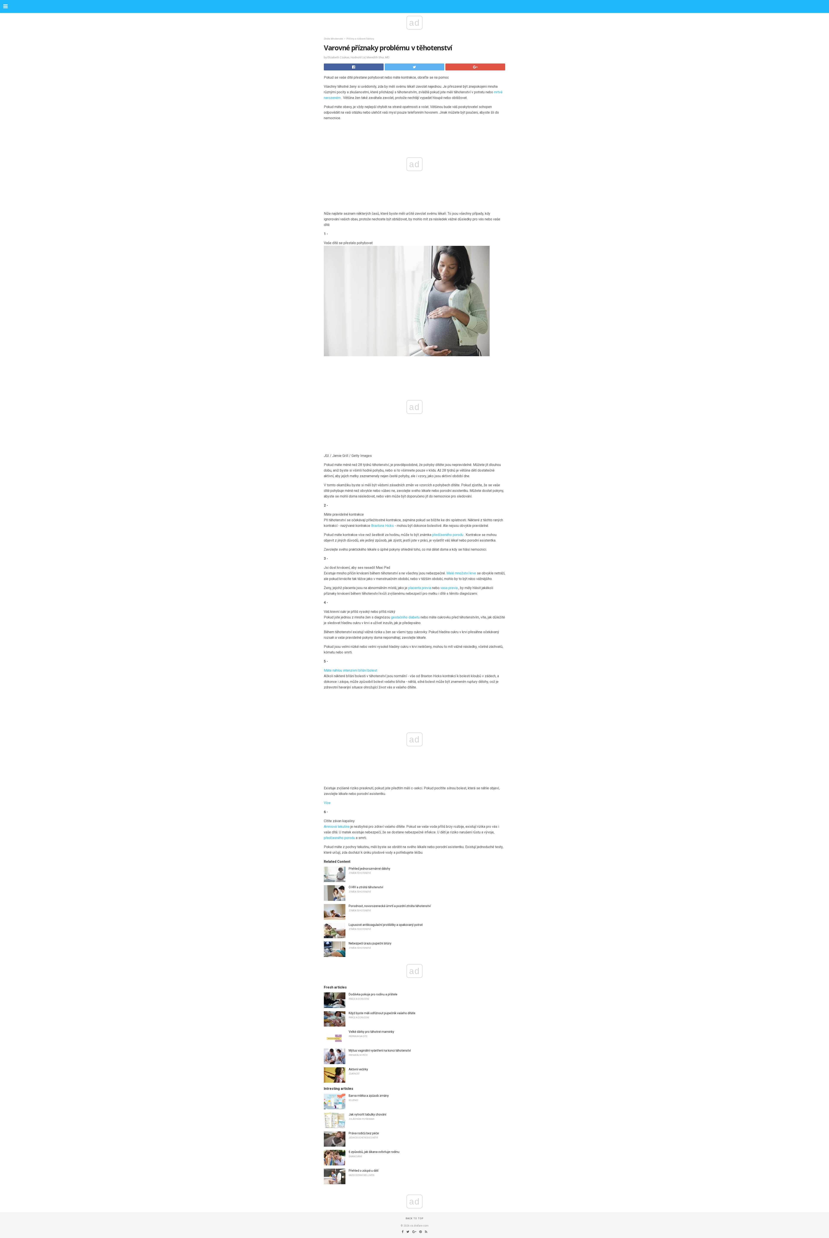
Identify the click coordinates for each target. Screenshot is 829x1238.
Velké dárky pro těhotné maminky (371, 1031)
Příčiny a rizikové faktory (360, 38)
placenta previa (419, 588)
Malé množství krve (461, 573)
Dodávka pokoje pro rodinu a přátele (373, 994)
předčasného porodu (447, 535)
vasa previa (449, 588)
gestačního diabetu (405, 617)
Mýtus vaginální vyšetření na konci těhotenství (380, 1050)
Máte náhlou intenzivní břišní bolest (350, 670)
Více (327, 803)
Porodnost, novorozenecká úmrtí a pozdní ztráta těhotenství (390, 906)
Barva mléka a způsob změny (369, 1095)
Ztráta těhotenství (333, 38)
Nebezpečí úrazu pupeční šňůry (370, 943)
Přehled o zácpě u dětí (363, 1170)
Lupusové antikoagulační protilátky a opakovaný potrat (386, 925)
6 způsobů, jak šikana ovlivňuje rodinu (374, 1152)
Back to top (415, 1218)
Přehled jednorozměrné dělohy (369, 868)
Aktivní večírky (358, 1069)
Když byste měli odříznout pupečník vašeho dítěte (382, 1013)
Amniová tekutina (337, 827)
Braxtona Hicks (382, 526)
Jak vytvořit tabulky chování (367, 1114)
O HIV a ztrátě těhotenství (366, 887)
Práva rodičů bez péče (364, 1133)
